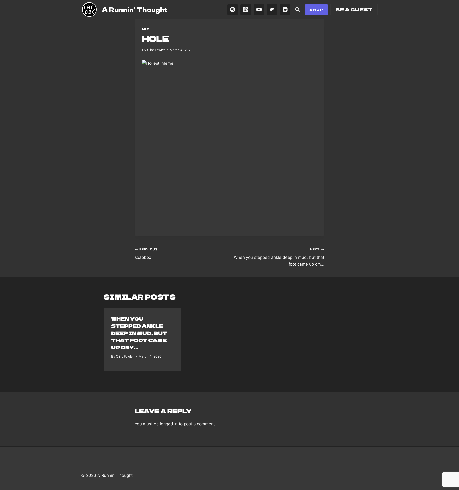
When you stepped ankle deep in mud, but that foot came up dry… (279, 256)
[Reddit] (285, 9)
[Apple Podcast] (245, 9)
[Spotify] (232, 9)
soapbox (146, 253)
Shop (316, 9)
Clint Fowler (156, 50)
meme (146, 29)
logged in (169, 424)
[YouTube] (259, 9)
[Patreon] (272, 9)
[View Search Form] (297, 9)
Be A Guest (354, 9)
